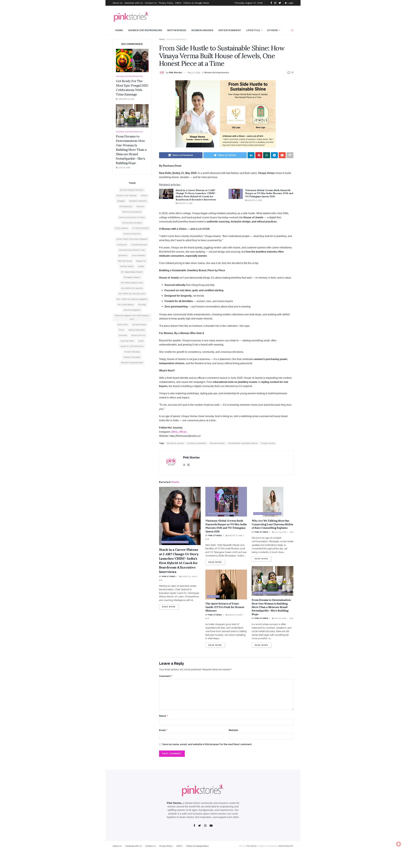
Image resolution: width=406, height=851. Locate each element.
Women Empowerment (132, 363)
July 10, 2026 (279, 618)
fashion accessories (132, 212)
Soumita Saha (127, 341)
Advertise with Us (133, 3)
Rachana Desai (217, 443)
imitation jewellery (196, 443)
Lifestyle (253, 30)
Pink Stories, (174, 803)
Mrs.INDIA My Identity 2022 (132, 294)
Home (119, 30)
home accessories (132, 234)
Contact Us (151, 3)
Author (144, 196)
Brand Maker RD (286, 846)
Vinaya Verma (268, 443)
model (141, 266)
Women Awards (202, 30)
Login (290, 3)
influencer (122, 245)
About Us (117, 3)
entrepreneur (126, 206)
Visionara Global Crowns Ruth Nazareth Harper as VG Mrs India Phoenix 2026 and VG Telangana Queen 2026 (269, 193)
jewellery (123, 255)
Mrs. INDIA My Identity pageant (132, 299)
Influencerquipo (139, 245)
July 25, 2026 (279, 532)
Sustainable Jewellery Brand (242, 443)
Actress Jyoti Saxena (127, 196)
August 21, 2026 (185, 203)
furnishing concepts (132, 223)
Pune (121, 330)
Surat (141, 341)
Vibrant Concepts (132, 357)
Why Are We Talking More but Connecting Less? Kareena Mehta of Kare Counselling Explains (272, 524)
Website (233, 730)
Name (163, 715)
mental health (127, 266)
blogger (121, 201)
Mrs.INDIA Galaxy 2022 (132, 283)
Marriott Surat (125, 261)
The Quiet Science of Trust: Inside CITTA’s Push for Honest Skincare (224, 607)
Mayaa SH (141, 261)
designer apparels (138, 201)
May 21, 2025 (193, 72)
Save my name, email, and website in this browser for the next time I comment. (207, 744)
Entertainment (229, 30)
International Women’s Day (132, 250)
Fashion (140, 206)
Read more (169, 607)
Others (272, 30)
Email (163, 730)
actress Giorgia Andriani (132, 190)
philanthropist (139, 325)
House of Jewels (175, 443)
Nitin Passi (123, 325)
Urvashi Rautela (132, 352)
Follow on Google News (196, 3)
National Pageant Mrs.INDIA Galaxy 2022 (132, 317)
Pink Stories (175, 72)
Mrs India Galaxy (126, 305)
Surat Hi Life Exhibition (132, 346)
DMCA (178, 3)
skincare (123, 335)
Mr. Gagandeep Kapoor (132, 272)
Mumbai (142, 305)
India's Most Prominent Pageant (131, 239)
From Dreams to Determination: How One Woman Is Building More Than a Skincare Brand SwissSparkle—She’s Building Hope (271, 607)
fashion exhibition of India (132, 217)
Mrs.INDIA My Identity (132, 288)
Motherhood (176, 30)
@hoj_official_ (179, 431)
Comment (166, 676)
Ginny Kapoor (121, 228)
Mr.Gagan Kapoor (132, 277)
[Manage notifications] (398, 844)
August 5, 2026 (234, 615)
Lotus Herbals (138, 255)
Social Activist (138, 335)
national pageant (132, 310)
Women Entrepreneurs (145, 30)
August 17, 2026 (254, 200)
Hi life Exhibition (140, 228)
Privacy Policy (166, 3)
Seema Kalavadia (136, 330)
